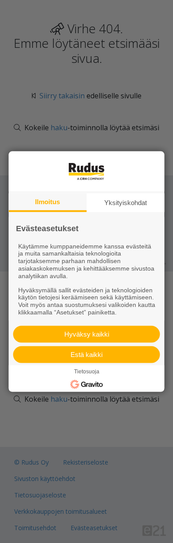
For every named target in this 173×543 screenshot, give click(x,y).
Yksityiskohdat (125, 202)
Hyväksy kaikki (86, 333)
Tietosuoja (86, 371)
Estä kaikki (86, 354)
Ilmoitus (47, 202)
